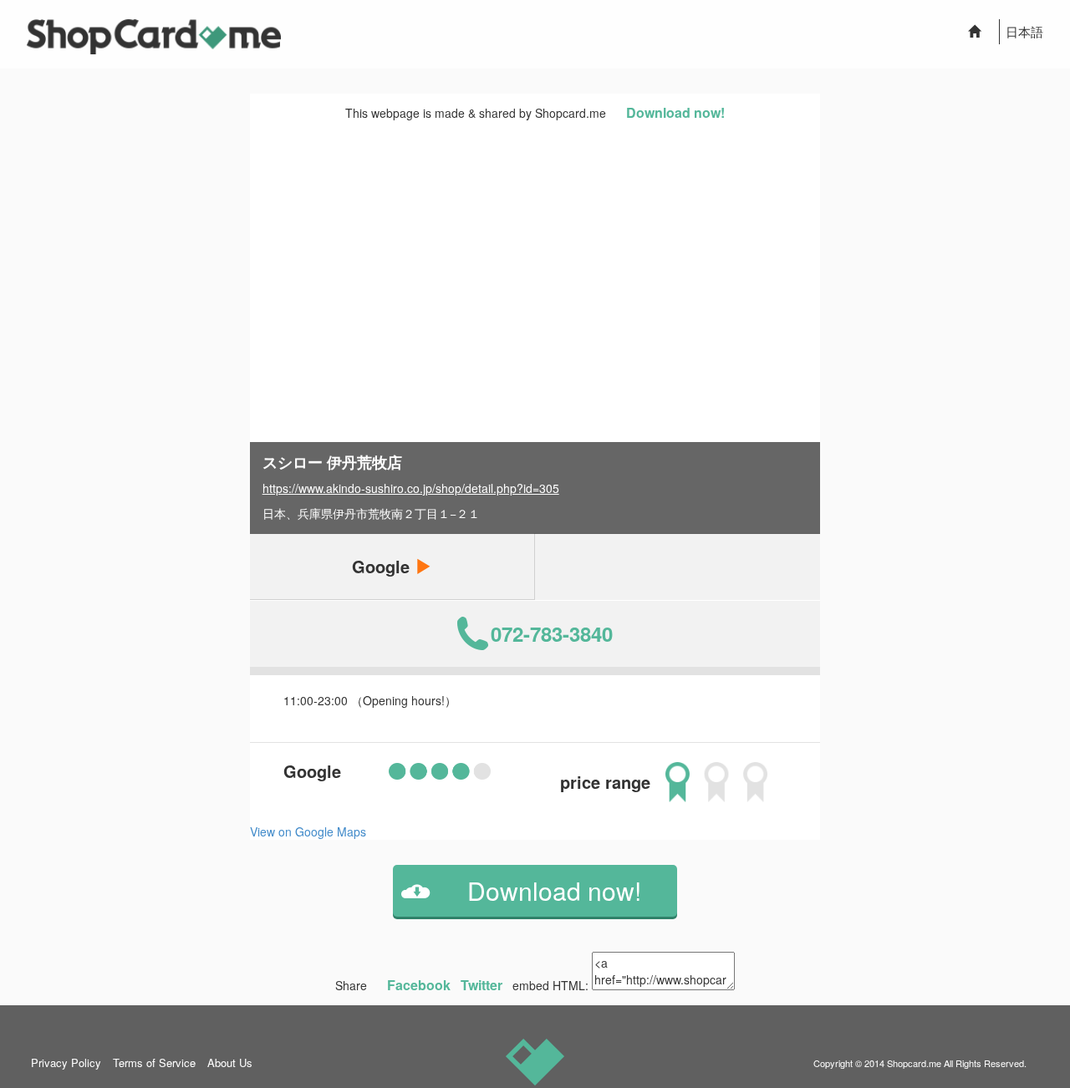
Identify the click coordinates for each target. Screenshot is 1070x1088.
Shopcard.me (914, 1063)
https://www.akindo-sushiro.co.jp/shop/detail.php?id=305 (410, 488)
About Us (229, 1062)
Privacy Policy (66, 1062)
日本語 (1024, 31)
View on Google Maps (308, 831)
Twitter (481, 984)
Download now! (675, 112)
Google (383, 566)
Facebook (419, 984)
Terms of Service (154, 1062)
